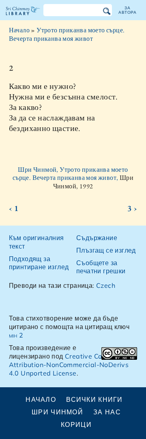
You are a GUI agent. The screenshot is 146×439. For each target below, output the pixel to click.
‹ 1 (14, 208)
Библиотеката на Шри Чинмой (23, 18)
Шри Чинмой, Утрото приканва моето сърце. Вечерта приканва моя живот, (70, 173)
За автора (127, 10)
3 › (132, 208)
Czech (105, 285)
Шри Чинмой (57, 412)
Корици (76, 424)
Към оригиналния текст (36, 242)
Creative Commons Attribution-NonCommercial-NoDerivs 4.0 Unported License (69, 364)
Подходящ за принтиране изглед (39, 263)
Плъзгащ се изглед (106, 250)
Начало (19, 30)
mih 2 (16, 335)
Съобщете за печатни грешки (101, 267)
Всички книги (94, 399)
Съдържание (96, 238)
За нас (107, 412)
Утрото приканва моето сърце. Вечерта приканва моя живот (67, 34)
